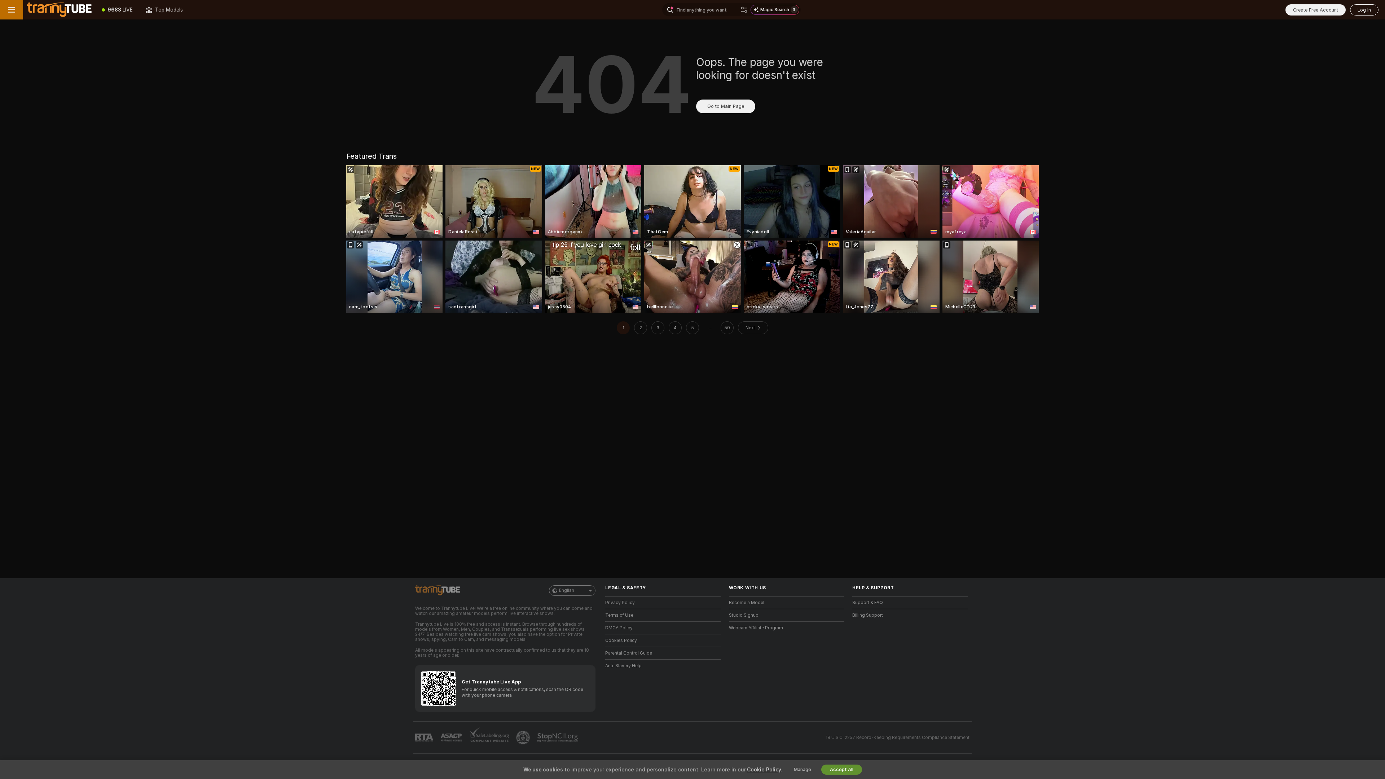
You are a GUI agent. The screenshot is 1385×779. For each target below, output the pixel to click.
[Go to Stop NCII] (558, 737)
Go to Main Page (725, 106)
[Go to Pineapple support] (523, 737)
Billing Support (867, 615)
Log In (1364, 10)
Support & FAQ (867, 602)
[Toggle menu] (11, 9)
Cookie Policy (764, 770)
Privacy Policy (620, 602)
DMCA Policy (619, 627)
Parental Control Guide (628, 653)
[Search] (744, 10)
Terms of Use (619, 615)
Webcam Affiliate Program (756, 627)
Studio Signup (744, 615)
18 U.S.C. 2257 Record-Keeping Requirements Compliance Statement (898, 737)
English (566, 590)
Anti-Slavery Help (623, 665)
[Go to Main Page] (59, 9)
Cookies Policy (621, 640)
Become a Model (746, 602)
